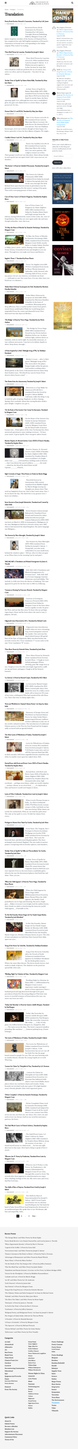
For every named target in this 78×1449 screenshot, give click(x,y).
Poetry (30, 1389)
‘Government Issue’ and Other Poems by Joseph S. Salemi (24, 1251)
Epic (6, 1373)
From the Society (11, 1389)
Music (30, 1381)
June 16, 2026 (19, 113)
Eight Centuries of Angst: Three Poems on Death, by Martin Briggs (26, 474)
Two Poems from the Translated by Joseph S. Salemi (25, 381)
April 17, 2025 (19, 1069)
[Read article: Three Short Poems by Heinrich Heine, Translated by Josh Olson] (14, 659)
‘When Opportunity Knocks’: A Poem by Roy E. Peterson (65, 32)
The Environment (58, 1400)
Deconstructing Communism (15, 1368)
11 (24, 201)
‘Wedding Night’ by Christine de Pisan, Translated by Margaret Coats (26, 974)
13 (27, 507)
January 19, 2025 (20, 1161)
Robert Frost (32, 1363)
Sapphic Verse (56, 1371)
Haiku (53, 1351)
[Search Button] (72, 3)
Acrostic (7, 1342)
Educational (9, 1371)
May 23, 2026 (18, 201)
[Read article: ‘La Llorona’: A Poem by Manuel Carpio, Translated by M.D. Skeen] (14, 687)
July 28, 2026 (19, 23)
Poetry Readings (57, 1355)
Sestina (54, 1379)
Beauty (30, 1391)
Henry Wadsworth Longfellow (37, 1353)
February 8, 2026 (20, 445)
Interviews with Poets (11, 1381)
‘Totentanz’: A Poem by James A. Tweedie (19, 1303)
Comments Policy (11, 1437)
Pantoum (31, 1384)
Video (54, 1408)
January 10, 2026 (20, 507)
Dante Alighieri (32, 1344)
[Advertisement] (62, 288)
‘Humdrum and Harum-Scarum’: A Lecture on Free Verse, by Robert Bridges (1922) (33, 1270)
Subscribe (57, 162)
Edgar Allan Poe (33, 1346)
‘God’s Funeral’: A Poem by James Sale (18, 1283)
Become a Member (11, 1426)
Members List (9, 1429)
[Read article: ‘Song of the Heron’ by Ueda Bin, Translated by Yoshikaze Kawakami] (14, 955)
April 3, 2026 (19, 291)
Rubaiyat (55, 1368)
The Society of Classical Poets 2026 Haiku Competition (65, 97)
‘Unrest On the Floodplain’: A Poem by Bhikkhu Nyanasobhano (26, 1273)
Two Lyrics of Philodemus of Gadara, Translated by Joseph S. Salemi (26, 1038)
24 (26, 414)
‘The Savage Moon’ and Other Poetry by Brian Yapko (23, 1238)
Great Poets (32, 1342)
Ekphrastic (31, 1398)
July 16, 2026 (18, 54)
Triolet (54, 1405)
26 (25, 232)
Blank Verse (9, 1355)
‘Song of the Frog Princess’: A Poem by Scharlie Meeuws (64, 72)
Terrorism (55, 1395)
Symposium (56, 1392)
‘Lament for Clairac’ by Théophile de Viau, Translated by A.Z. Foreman (27, 1066)
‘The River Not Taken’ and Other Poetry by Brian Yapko (24, 1299)
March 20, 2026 (19, 324)
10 (25, 291)
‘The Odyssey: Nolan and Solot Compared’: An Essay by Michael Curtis (29, 1293)
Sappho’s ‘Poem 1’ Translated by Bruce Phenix (19, 258)
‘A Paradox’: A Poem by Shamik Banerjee (19, 1319)
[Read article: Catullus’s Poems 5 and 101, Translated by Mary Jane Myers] (14, 147)
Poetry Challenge (58, 1342)
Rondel (54, 1366)
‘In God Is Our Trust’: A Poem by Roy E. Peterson (21, 1306)
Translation (20, 9)
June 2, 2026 (18, 140)
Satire (54, 1373)
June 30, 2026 (19, 85)
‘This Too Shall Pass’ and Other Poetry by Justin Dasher (24, 1267)
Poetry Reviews (9, 1383)
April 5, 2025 (19, 1099)
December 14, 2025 (20, 595)
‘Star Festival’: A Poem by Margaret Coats (19, 1286)
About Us (8, 1421)
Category (13, 9)
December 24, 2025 (20, 566)
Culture (30, 1396)
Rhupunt (55, 1358)
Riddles (30, 1408)
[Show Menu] (6, 3)
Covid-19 (8, 1366)
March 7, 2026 (19, 384)
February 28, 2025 (20, 1130)
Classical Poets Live (11, 1360)
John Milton (31, 1360)
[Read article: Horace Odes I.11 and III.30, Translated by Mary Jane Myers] (14, 121)
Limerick (31, 1376)
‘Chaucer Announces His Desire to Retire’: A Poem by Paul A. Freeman (29, 1254)
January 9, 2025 (20, 1192)
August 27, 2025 (20, 739)
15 (25, 113)
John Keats (31, 1358)
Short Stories (56, 1384)
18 (27, 476)
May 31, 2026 (18, 170)
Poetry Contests (57, 1344)
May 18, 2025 (18, 1009)
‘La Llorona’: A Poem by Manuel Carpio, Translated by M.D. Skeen (26, 677)
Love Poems (32, 1379)
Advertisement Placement (14, 1434)
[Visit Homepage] (39, 3)
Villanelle (55, 1411)
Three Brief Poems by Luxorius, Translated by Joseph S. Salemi (24, 52)
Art (6, 1350)
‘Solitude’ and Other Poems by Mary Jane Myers (21, 1296)
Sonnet (54, 1389)
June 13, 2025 (19, 886)
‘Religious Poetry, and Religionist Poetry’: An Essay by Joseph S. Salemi (29, 1312)
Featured (8, 1387)
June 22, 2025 (19, 855)
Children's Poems (33, 1394)
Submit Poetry (10, 1424)
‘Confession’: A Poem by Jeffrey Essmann (19, 1309)
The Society (10, 23)
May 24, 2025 (18, 976)
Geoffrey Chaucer (33, 1351)
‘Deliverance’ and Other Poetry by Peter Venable (21, 1332)
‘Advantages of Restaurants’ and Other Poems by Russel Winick (26, 1257)
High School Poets (33, 1403)
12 (24, 170)
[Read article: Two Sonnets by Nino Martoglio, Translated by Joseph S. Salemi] (14, 545)
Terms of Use (9, 1439)
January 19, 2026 (20, 476)
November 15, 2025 (20, 623)
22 (27, 739)
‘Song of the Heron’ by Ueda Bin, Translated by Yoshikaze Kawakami (26, 945)
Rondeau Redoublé (58, 1363)
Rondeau (55, 1360)
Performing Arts (33, 1387)
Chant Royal (9, 1358)
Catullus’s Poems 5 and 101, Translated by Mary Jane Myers (23, 137)
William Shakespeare (34, 1367)
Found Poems (32, 1401)
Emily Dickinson (33, 1348)
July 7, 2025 (18, 796)
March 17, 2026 (19, 355)
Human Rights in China (36, 1373)
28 (29, 595)
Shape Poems (56, 1381)
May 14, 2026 (18, 232)
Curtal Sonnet (56, 1349)
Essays (7, 1379)
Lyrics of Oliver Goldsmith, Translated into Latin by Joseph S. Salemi (26, 794)
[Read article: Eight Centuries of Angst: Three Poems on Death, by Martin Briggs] (14, 483)
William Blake (32, 1365)
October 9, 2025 (20, 651)
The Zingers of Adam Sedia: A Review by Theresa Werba (24, 1316)
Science (54, 1376)
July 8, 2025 (18, 768)
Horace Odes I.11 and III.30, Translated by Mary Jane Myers (24, 111)
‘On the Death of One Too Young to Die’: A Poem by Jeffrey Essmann (28, 1264)
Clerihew (8, 1363)
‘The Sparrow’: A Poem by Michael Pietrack (20, 1325)
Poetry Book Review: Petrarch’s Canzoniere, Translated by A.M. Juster (27, 21)
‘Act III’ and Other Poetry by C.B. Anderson (19, 1280)
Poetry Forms (56, 1347)
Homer (30, 1355)
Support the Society (11, 1432)
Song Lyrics (56, 1387)
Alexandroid (9, 1344)
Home (6, 9)
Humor (30, 1405)
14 (25, 85)
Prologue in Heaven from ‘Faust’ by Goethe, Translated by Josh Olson (26, 822)
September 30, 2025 (21, 708)
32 (25, 1099)
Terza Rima (56, 1397)
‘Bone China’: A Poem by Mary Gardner (18, 1260)
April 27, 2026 (19, 261)
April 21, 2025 (19, 1040)
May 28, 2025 (18, 948)
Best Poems (9, 1352)
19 (25, 54)
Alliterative (8, 1347)
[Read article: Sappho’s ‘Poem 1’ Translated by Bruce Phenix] (14, 268)
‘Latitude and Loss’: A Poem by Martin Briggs (20, 1277)
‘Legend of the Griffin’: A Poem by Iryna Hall (20, 1247)
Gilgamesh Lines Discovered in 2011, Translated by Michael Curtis (25, 621)
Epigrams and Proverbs (13, 1376)
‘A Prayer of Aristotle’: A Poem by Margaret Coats (21, 1322)
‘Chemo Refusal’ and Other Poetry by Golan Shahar (22, 1329)
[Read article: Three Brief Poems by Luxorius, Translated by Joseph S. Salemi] (14, 62)
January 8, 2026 (20, 537)
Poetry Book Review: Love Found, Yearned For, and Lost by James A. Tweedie (31, 1241)
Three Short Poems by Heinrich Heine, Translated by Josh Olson (25, 649)
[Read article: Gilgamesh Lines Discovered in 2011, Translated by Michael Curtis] (14, 630)
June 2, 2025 (18, 919)
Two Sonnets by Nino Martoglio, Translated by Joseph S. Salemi (25, 535)
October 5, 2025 (20, 680)
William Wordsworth (34, 1370)
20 (25, 976)
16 (24, 796)
